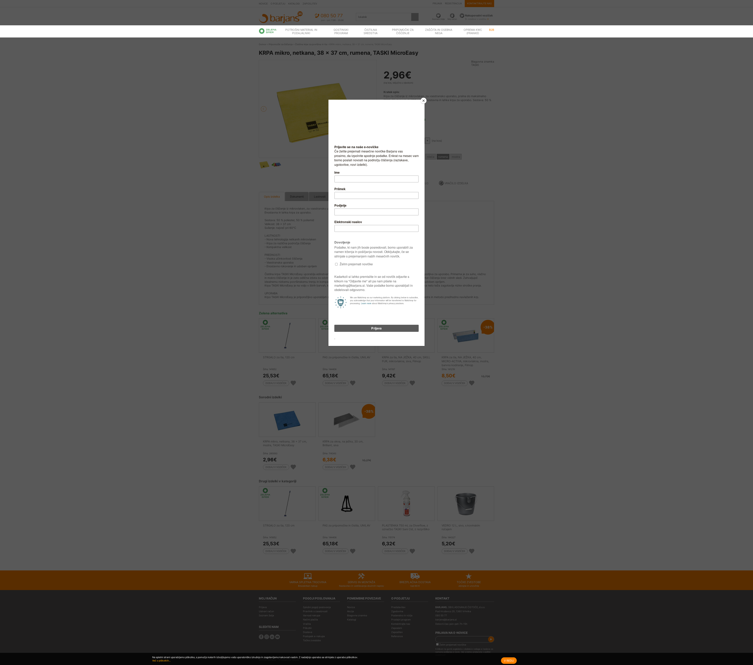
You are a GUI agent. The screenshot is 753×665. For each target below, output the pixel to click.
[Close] (424, 101)
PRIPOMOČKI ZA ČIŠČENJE (403, 31)
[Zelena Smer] (268, 31)
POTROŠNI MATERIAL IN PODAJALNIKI (301, 31)
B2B (491, 29)
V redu (509, 660)
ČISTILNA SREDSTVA (370, 31)
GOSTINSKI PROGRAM (341, 31)
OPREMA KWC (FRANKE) (473, 31)
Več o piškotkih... (161, 660)
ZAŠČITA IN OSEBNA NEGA (438, 31)
